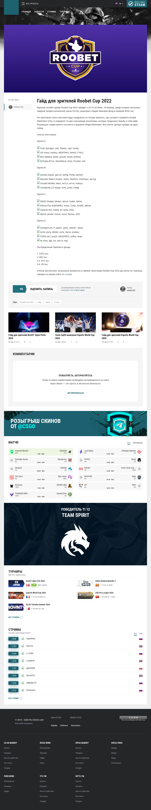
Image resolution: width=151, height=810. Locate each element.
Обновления (45, 748)
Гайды (42, 758)
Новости (39, 11)
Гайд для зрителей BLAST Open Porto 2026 (27, 337)
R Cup (56, 302)
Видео (113, 753)
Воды (113, 758)
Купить (7, 748)
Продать (7, 753)
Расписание (116, 763)
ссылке (68, 274)
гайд (39, 302)
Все (128, 443)
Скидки (7, 768)
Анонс (47, 302)
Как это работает (11, 758)
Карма (54, 726)
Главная (26, 11)
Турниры (65, 11)
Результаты (138, 443)
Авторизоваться (75, 393)
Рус (141, 634)
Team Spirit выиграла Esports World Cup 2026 (75, 337)
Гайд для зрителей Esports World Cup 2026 (120, 337)
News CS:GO (56, 718)
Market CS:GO (75, 718)
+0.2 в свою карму (77, 290)
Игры (42, 763)
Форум (114, 748)
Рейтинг (64, 726)
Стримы (51, 11)
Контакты (75, 726)
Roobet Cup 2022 (27, 302)
